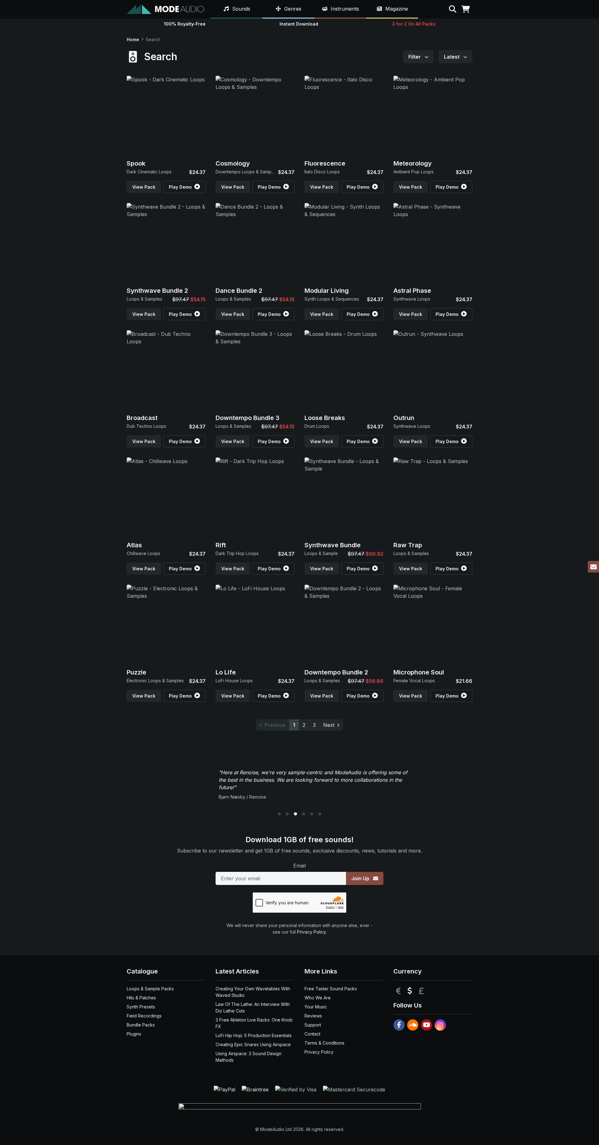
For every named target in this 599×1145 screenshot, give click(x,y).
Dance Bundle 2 (239, 290)
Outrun (403, 418)
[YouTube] (426, 1025)
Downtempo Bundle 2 (336, 672)
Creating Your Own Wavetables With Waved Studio (253, 992)
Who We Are (317, 997)
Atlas (134, 545)
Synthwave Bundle (332, 545)
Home (133, 39)
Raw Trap (407, 545)
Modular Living (326, 290)
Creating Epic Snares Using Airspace (253, 1044)
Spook (136, 163)
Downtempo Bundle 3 (248, 418)
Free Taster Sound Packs (330, 988)
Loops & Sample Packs (150, 988)
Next (328, 725)
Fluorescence (324, 163)
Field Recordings (144, 1015)
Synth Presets (141, 1006)
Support (312, 1024)
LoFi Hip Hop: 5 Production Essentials (254, 1035)
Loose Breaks (324, 418)
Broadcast (142, 418)
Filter (415, 57)
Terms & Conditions (324, 1043)
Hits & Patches (141, 997)
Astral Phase (412, 290)
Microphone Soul (418, 672)
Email (299, 865)
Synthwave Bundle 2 (157, 290)
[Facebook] (399, 1025)
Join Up (361, 878)
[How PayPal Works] (225, 1089)
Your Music (315, 1006)
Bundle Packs (141, 1024)
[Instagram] (440, 1025)
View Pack (143, 187)
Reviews (313, 1015)
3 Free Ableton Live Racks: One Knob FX (254, 1023)
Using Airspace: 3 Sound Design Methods (248, 1057)
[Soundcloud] (412, 1025)
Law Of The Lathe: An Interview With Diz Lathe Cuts (253, 1007)
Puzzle (136, 672)
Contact (312, 1033)
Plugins (134, 1033)
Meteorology (412, 163)
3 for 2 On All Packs (414, 24)
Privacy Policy (311, 932)
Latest (452, 57)
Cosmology (233, 163)
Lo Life (226, 672)
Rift (221, 545)
